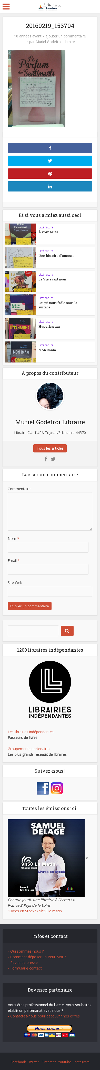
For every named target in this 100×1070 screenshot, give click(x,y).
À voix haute (48, 232)
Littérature (46, 227)
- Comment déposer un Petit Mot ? (37, 956)
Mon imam (47, 350)
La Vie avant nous (52, 279)
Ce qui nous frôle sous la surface (57, 304)
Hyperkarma (49, 326)
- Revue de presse (23, 962)
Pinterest (49, 1061)
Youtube (64, 1061)
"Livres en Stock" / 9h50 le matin (35, 911)
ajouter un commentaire (65, 36)
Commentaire (19, 488)
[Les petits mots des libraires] (50, 6)
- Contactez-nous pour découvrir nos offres (44, 1016)
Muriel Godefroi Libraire (55, 41)
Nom (13, 538)
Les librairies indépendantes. (31, 731)
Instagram (81, 1061)
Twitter (33, 1061)
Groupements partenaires (29, 748)
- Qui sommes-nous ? (26, 951)
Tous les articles (50, 448)
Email (14, 560)
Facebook (18, 1061)
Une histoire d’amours (56, 255)
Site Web (15, 582)
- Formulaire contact (25, 968)
